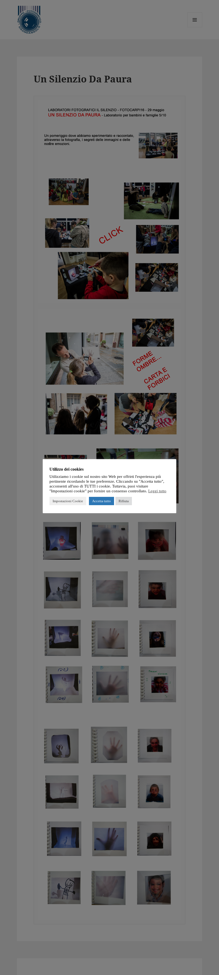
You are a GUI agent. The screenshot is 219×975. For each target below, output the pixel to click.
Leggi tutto (157, 491)
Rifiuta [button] (124, 501)
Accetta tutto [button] (101, 501)
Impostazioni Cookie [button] (68, 501)
